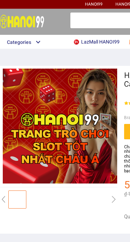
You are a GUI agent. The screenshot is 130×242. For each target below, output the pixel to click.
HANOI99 (94, 4)
